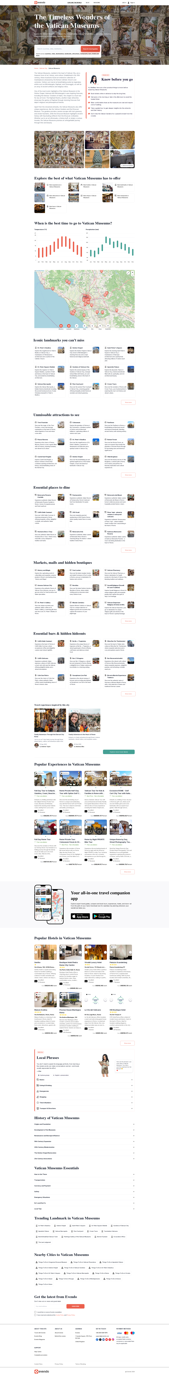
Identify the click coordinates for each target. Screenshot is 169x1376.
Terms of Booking (80, 1364)
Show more (128, 402)
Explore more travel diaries (119, 752)
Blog (87, 2)
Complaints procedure (40, 1355)
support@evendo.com (102, 1336)
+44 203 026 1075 (101, 1332)
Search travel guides (90, 49)
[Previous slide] (36, 778)
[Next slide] (55, 778)
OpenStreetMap (40, 270)
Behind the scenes (60, 1336)
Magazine (97, 2)
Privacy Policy (71, 1315)
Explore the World (75, 2)
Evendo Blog (38, 1336)
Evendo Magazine (39, 1339)
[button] (105, 295)
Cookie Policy (60, 1315)
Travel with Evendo (40, 1332)
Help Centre (37, 1351)
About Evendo (59, 1332)
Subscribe (75, 1306)
